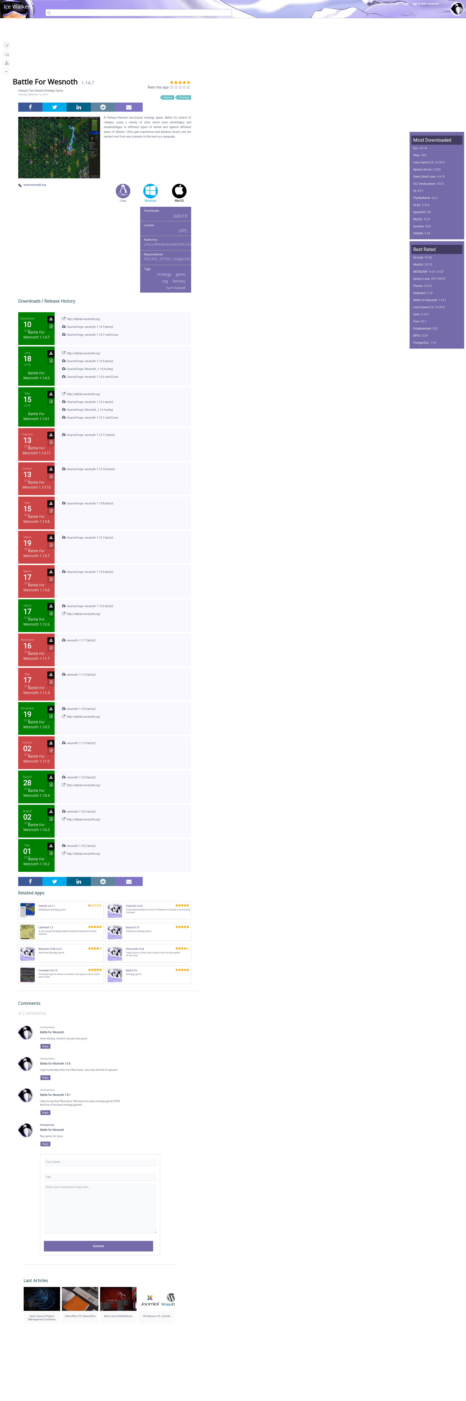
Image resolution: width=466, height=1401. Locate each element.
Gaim (416, 314)
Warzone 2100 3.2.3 (50, 949)
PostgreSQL (421, 342)
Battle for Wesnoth (425, 300)
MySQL (418, 219)
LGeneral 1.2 (45, 927)
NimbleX (418, 357)
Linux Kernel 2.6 (423, 162)
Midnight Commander (426, 364)
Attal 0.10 (131, 970)
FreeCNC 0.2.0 (134, 906)
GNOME (418, 233)
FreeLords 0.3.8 (135, 949)
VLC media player (424, 183)
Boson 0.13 (132, 927)
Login (405, 3)
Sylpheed (419, 293)
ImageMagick (422, 240)
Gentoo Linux (421, 279)
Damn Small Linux (424, 176)
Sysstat (418, 257)
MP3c (417, 335)
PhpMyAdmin (421, 198)
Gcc (415, 148)
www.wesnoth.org (34, 185)
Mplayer (418, 385)
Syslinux (418, 226)
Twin (416, 321)
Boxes (417, 378)
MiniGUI (418, 264)
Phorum (418, 286)
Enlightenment (422, 328)
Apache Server (422, 169)
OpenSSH (419, 212)
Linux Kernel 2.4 (423, 371)
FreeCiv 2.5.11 (46, 906)
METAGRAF (420, 271)
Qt (414, 191)
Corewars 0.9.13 (47, 970)
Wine (416, 155)
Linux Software (390, 3)
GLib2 (417, 205)
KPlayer (418, 350)
